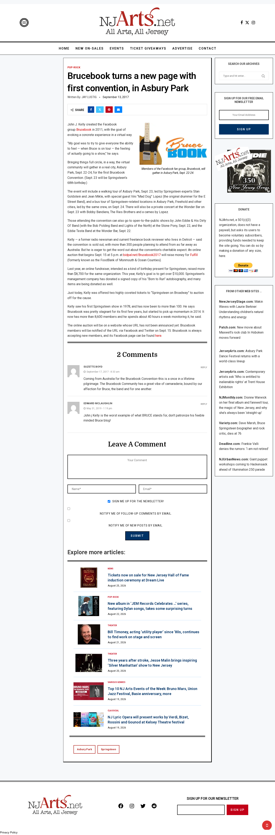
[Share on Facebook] (91, 109)
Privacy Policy (9, 832)
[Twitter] (247, 22)
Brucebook (83, 130)
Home (64, 48)
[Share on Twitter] (100, 109)
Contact (207, 48)
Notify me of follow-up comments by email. (136, 513)
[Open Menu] (24, 22)
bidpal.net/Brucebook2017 (142, 255)
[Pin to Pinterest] (109, 109)
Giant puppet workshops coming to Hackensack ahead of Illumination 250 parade (243, 464)
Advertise (182, 48)
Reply (204, 367)
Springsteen (108, 749)
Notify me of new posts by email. (136, 525)
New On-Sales (89, 48)
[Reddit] (154, 806)
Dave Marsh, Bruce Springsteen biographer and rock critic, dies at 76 (242, 428)
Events (117, 48)
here (158, 336)
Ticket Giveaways (148, 48)
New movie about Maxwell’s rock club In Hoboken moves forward (241, 332)
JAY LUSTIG (89, 97)
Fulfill (194, 255)
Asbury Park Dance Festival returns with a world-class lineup (241, 356)
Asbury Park (84, 749)
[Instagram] (253, 22)
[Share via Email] (118, 109)
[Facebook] (241, 22)
